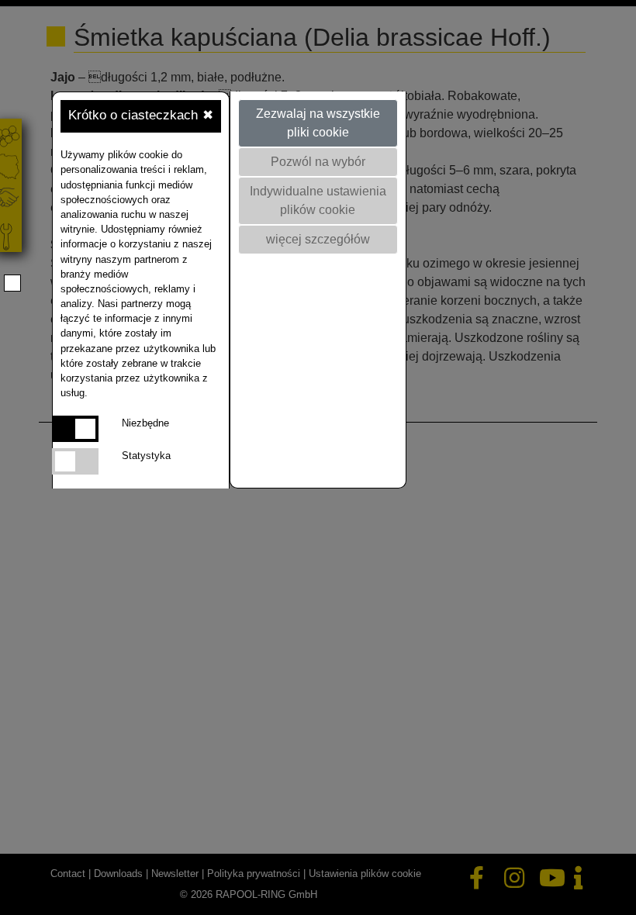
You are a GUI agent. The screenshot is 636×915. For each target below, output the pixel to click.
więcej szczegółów (318, 239)
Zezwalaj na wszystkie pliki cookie (318, 123)
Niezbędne (145, 423)
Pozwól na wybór (318, 161)
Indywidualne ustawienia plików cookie (318, 200)
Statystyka (146, 455)
